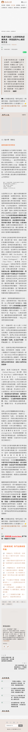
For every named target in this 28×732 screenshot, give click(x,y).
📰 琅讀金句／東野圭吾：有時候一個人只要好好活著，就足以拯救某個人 (14, 555)
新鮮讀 (3, 5)
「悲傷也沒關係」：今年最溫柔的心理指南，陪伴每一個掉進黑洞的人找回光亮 (18, 684)
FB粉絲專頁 (6, 641)
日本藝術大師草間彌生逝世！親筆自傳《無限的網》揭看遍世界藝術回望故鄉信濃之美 (18, 691)
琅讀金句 (10, 7)
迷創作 (23, 5)
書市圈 (13, 5)
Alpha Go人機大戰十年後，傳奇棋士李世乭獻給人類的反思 (18, 697)
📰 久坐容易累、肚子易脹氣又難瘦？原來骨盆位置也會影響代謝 (14, 575)
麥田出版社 (14, 44)
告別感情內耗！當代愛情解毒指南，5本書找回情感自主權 (18, 704)
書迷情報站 (17, 7)
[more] (24, 115)
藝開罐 (18, 5)
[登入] (24, 2)
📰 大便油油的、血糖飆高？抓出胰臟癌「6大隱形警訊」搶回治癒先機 (14, 589)
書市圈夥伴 (23, 7)
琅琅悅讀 (3, 31)
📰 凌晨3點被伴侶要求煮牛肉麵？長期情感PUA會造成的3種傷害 (14, 562)
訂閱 (20, 725)
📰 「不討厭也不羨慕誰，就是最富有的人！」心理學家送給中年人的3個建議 (14, 582)
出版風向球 (4, 7)
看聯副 (8, 5)
